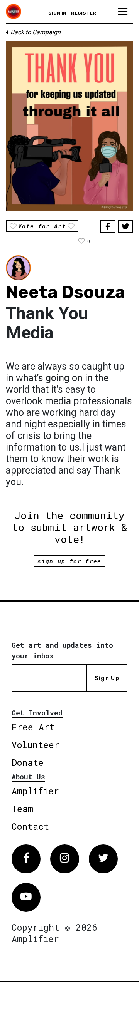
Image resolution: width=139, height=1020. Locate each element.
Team (22, 808)
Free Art (33, 727)
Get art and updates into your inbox (62, 650)
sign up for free (69, 561)
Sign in (57, 13)
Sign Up (107, 678)
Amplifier (35, 791)
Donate (28, 762)
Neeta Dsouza (65, 292)
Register (83, 13)
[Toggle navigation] (122, 11)
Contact (30, 826)
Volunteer (35, 744)
